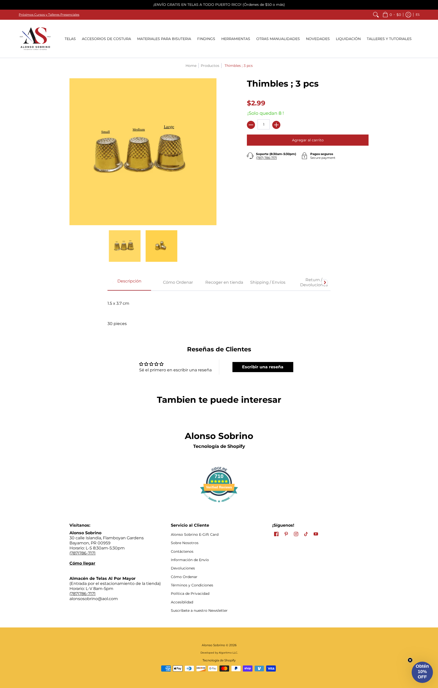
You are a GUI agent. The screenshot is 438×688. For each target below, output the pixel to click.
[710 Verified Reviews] (219, 505)
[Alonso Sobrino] (35, 39)
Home (191, 65)
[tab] (129, 283)
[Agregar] (276, 125)
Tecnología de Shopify (219, 446)
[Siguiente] (325, 282)
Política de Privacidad (190, 593)
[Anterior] (113, 282)
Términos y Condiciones (192, 585)
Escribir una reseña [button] (262, 367)
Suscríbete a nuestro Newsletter (199, 610)
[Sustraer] (251, 125)
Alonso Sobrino (213, 645)
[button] (391, 15)
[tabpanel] (219, 311)
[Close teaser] (410, 660)
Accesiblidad (182, 602)
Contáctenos (182, 551)
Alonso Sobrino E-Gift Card (194, 534)
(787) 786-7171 (266, 158)
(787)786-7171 (82, 553)
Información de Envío (190, 560)
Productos (210, 65)
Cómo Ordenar (184, 577)
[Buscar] (376, 15)
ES (417, 14)
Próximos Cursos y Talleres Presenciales (49, 14)
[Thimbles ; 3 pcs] (124, 246)
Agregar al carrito (308, 140)
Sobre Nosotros (184, 543)
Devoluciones (183, 568)
